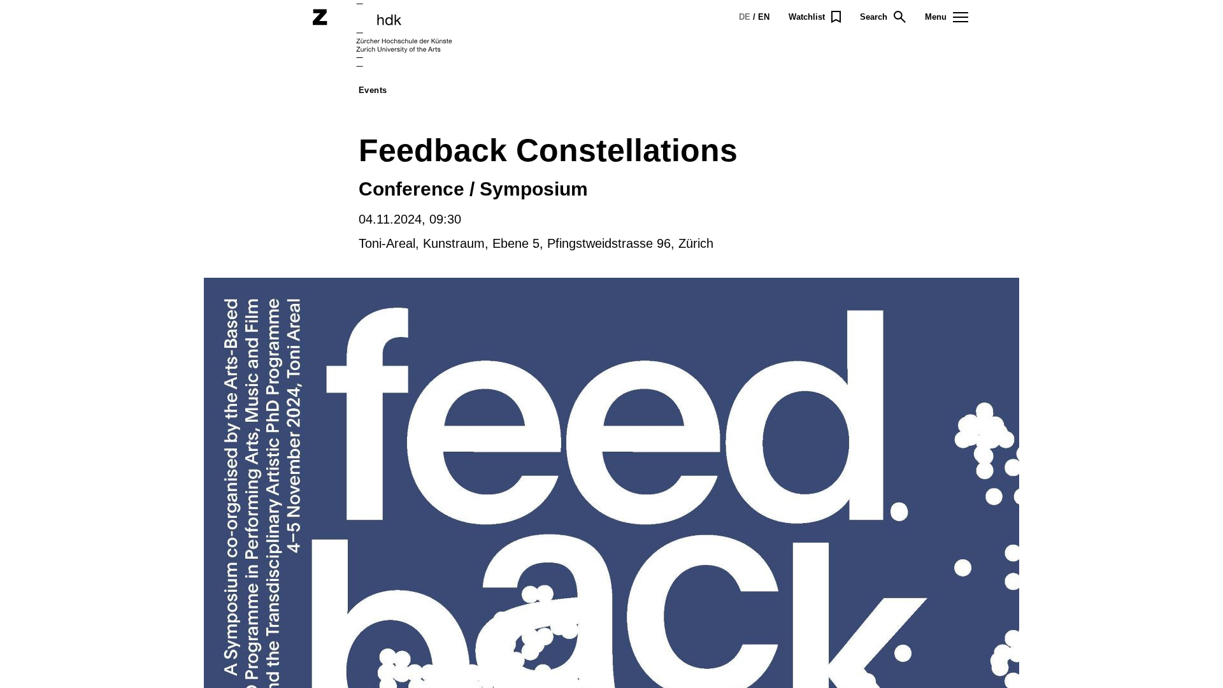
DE (744, 17)
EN (763, 17)
